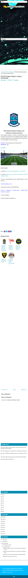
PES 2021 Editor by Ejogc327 (7, 459)
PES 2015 (3, 531)
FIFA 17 (2, 509)
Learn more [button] (10, 572)
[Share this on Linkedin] (10, 231)
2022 (3, 539)
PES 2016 (3, 533)
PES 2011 (3, 523)
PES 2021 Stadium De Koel (4, 261)
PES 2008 (3, 517)
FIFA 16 (2, 507)
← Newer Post (4, 389)
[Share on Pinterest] (9, 231)
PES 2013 (3, 527)
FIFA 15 (2, 505)
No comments (16, 80)
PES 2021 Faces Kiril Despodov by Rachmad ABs (14, 554)
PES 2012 (3, 525)
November (6, 544)
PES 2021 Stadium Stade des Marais (18, 247)
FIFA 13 (2, 501)
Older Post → (24, 389)
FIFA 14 (2, 503)
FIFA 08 (2, 494)
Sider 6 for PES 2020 (9, 171)
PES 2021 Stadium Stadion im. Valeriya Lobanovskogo (11, 77)
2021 (3, 541)
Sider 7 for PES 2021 (20, 171)
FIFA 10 (2, 496)
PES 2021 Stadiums (9, 72)
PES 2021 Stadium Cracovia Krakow (11, 247)
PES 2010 (3, 521)
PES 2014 (3, 529)
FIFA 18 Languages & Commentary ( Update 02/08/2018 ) (14, 451)
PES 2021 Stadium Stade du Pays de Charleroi (3, 248)
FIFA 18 (2, 511)
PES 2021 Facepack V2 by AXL (10, 556)
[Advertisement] (14, 23)
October (5, 546)
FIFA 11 (2, 498)
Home (2, 72)
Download (3, 147)
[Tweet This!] (7, 231)
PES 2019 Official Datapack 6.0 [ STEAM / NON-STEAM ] (13, 456)
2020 (3, 543)
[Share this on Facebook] (4, 231)
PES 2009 (3, 519)
